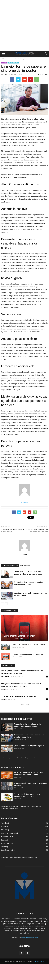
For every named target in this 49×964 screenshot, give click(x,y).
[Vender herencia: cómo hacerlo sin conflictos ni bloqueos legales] (7, 727)
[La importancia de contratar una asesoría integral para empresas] (7, 574)
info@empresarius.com (29, 938)
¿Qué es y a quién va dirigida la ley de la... (29, 746)
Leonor (6, 74)
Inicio (3, 59)
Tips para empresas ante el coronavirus (18, 696)
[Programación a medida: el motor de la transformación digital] (7, 738)
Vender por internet (8, 843)
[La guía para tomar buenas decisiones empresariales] (7, 595)
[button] (46, 54)
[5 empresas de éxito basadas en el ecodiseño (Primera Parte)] (7, 797)
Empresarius (5, 676)
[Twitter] (27, 953)
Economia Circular (7, 836)
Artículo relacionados (10, 565)
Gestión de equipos (21, 59)
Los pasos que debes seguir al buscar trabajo (12, 530)
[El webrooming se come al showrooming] (5, 656)
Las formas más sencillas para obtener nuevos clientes (36, 530)
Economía (5, 840)
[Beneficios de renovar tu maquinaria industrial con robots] (7, 585)
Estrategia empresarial (9, 833)
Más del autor (25, 565)
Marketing (5, 830)
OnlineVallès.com (38, 961)
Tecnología (5, 847)
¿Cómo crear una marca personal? (19, 636)
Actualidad (5, 577)
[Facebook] (21, 953)
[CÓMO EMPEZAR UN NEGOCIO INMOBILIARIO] (5, 647)
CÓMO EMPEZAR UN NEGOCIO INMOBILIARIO (29, 645)
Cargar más (23, 704)
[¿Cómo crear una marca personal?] (24, 628)
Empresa (9, 59)
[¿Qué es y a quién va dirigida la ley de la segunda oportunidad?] (7, 748)
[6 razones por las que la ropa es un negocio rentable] (7, 786)
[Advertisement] (24, 25)
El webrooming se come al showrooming (28, 654)
